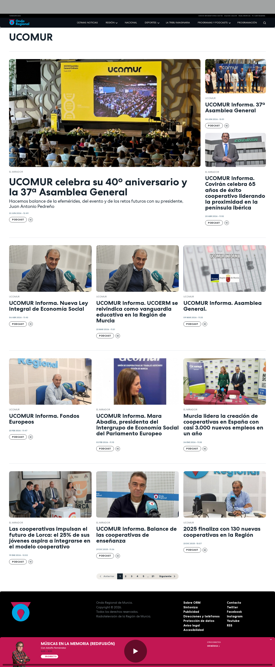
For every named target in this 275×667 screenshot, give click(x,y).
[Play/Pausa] (135, 651)
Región (110, 22)
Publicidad (191, 612)
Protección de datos (198, 621)
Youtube (233, 621)
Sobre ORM (192, 602)
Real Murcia (244, 16)
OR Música (212, 646)
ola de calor (230, 16)
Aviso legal (191, 625)
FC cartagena (258, 16)
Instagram (235, 616)
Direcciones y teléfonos (201, 616)
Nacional (131, 22)
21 (153, 576)
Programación (247, 22)
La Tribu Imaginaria (178, 22)
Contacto (234, 602)
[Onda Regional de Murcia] (19, 23)
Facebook (234, 612)
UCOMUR (210, 98)
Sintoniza (190, 607)
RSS (229, 625)
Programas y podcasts (213, 22)
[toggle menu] (117, 22)
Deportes (150, 22)
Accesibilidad (193, 630)
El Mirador (16, 171)
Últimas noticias (87, 22)
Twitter (232, 607)
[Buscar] (263, 22)
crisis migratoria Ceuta (210, 16)
